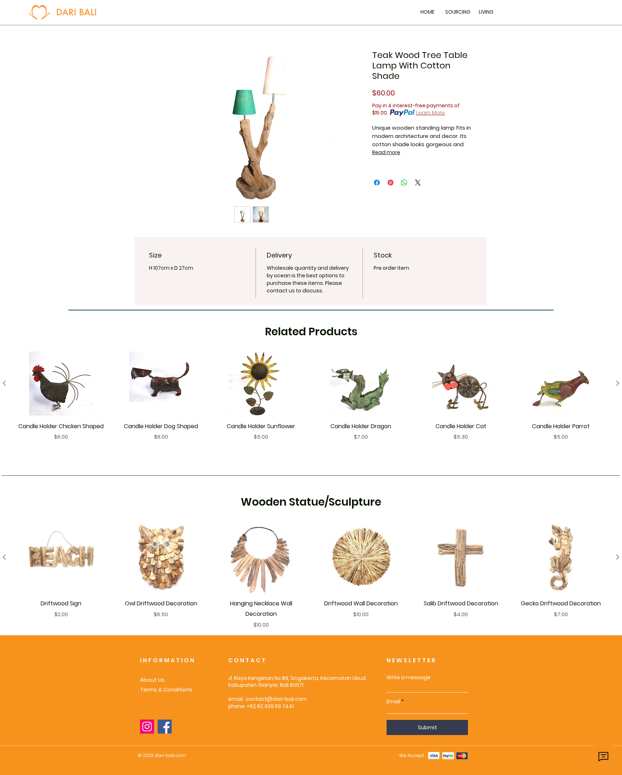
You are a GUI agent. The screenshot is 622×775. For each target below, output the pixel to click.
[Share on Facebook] (377, 182)
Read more (386, 152)
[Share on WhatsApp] (404, 182)
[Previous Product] (4, 383)
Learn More (430, 112)
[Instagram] (147, 727)
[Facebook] (165, 727)
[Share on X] (418, 182)
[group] (311, 401)
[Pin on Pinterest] (390, 182)
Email (393, 701)
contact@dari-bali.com (276, 699)
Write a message (409, 677)
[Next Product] (617, 383)
